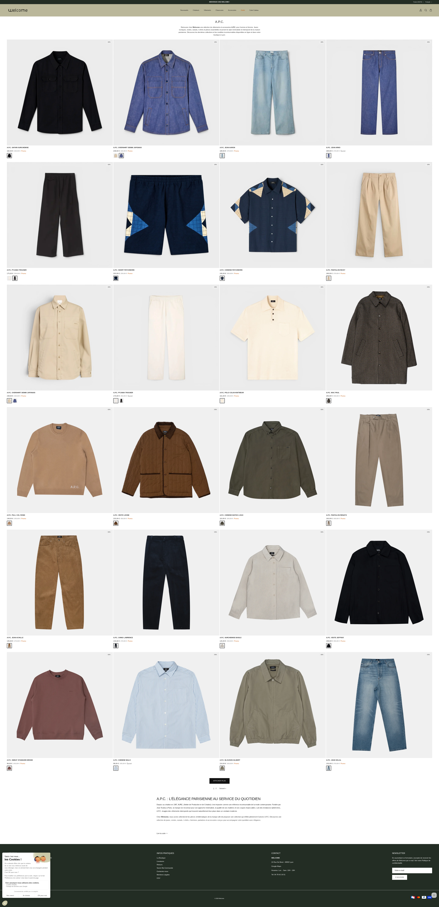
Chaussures (220, 10)
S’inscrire (399, 877)
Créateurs (196, 10)
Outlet (243, 10)
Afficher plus (219, 781)
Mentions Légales (163, 875)
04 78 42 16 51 (279, 874)
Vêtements (207, 10)
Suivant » (222, 788)
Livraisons (160, 861)
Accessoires (232, 10)
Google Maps (276, 866)
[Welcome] (18, 10)
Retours (159, 865)
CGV (158, 878)
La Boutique (161, 858)
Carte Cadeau (253, 10)
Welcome (221, 898)
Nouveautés (184, 10)
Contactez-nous (162, 871)
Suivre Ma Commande (165, 868)
